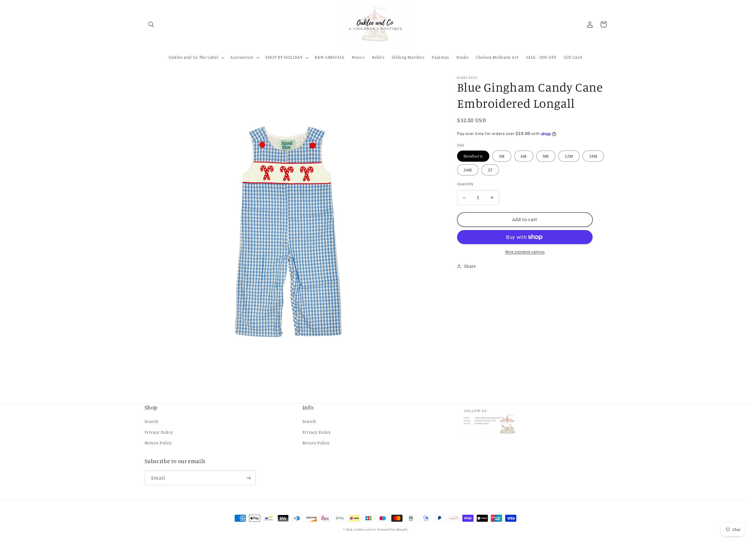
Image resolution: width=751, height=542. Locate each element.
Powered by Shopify (392, 529)
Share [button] (470, 266)
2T (490, 169)
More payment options (525, 251)
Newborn (473, 155)
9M (546, 155)
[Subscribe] (248, 478)
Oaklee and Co (365, 529)
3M (502, 155)
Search (151, 421)
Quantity (465, 183)
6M (524, 155)
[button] (151, 24)
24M (468, 169)
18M (593, 155)
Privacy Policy (159, 432)
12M (569, 155)
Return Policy (158, 442)
